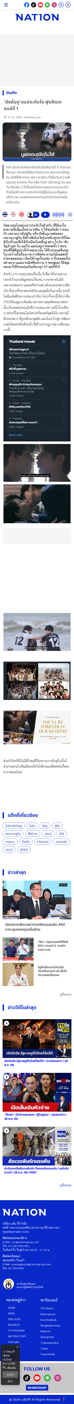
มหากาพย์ (61, 842)
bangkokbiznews (50, 1325)
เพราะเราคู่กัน (13, 834)
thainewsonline (49, 1342)
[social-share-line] (47, 4)
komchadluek (48, 1320)
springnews (47, 1337)
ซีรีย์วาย (32, 834)
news (11, 1313)
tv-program (16, 1330)
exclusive (14, 1319)
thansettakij (47, 1354)
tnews (44, 1348)
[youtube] (37, 1380)
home (11, 1307)
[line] (47, 1380)
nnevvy (10, 842)
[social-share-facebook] (26, 4)
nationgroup (47, 1314)
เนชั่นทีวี (26, 1399)
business (14, 1325)
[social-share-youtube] (40, 4)
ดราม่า (48, 834)
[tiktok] (26, 1380)
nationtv (45, 1331)
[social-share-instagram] (54, 4)
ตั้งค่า (10, 1381)
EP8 (61, 834)
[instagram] (57, 1380)
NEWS (24, 850)
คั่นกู (44, 826)
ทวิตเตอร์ (43, 842)
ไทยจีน (26, 842)
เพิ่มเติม (11, 1367)
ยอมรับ (10, 1374)
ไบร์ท (32, 826)
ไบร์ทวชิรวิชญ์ (13, 826)
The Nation (47, 1308)
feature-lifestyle (14, 1344)
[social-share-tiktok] (33, 4)
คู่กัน (57, 826)
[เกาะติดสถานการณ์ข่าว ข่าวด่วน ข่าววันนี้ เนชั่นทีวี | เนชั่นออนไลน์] (37, 17)
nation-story (17, 1336)
